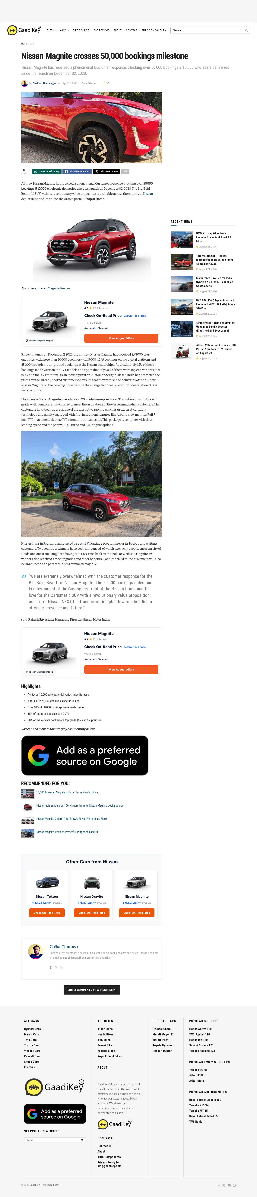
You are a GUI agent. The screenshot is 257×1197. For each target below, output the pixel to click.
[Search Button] (246, 30)
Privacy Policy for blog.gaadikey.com (109, 1164)
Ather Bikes (105, 1029)
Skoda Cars (31, 1062)
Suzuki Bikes (105, 1045)
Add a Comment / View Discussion (92, 990)
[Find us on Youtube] (229, 1185)
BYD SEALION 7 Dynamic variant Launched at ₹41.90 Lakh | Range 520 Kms (215, 304)
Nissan (92, 83)
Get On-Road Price (134, 315)
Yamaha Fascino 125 (202, 1051)
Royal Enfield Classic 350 (205, 1100)
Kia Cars (29, 1067)
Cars (63, 30)
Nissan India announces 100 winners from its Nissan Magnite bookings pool (80, 805)
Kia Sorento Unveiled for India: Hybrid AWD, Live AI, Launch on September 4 (214, 282)
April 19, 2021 (69, 83)
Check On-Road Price (47, 912)
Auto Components (154, 30)
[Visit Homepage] (24, 30)
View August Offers (121, 338)
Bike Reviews (81, 30)
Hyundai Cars (32, 1029)
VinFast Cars (32, 1051)
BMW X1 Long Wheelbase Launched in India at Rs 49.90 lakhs (213, 237)
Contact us (104, 1146)
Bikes (50, 30)
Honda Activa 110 (200, 1029)
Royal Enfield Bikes (109, 1056)
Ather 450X (196, 1075)
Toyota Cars (32, 1045)
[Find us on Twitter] (223, 1185)
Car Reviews (101, 30)
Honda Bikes (105, 1034)
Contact (132, 30)
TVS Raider (196, 1121)
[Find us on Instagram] (234, 1185)
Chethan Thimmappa (44, 83)
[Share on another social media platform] (125, 171)
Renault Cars (32, 1056)
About (118, 30)
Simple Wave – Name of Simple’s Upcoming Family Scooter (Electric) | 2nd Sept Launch (215, 326)
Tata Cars (30, 1040)
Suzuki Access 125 (201, 1045)
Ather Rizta (196, 1081)
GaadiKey (35, 1185)
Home (24, 43)
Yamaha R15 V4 (198, 1105)
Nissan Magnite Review (54, 288)
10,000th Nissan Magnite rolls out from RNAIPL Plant (67, 792)
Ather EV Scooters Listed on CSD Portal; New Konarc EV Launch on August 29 (216, 349)
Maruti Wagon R (163, 1034)
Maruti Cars (31, 1034)
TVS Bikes (104, 1040)
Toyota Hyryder (162, 1045)
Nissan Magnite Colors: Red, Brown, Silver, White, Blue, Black (71, 819)
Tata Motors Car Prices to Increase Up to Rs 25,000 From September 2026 (214, 259)
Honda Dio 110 (198, 1040)
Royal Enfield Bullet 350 (204, 1116)
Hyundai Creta (162, 1029)
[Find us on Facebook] (219, 1185)
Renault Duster (162, 1051)
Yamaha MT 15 (198, 1111)
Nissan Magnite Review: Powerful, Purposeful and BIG (68, 832)
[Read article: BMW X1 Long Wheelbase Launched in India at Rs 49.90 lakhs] (182, 239)
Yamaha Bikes (106, 1051)
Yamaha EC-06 (198, 1070)
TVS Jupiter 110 (199, 1034)
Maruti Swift (160, 1040)
